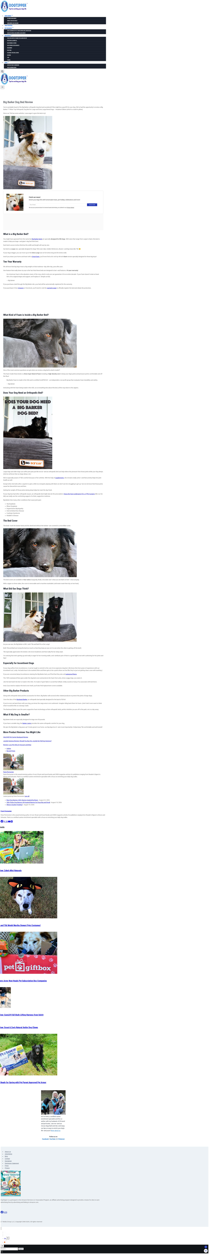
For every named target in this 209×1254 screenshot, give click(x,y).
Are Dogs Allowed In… (12, 40)
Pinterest (61, 1139)
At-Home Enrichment (11, 18)
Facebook (45, 1139)
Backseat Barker (22, 699)
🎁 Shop (6, 1242)
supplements (59, 478)
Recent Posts (11, 751)
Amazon (21, 288)
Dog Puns (9, 50)
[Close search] (2, 1246)
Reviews (9, 55)
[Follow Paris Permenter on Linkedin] (12, 822)
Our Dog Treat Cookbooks (13, 65)
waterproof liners (71, 674)
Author (9, 748)
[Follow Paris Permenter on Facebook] (2, 822)
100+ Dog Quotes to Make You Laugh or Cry (17, 38)
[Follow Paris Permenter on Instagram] (7, 822)
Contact (7, 1159)
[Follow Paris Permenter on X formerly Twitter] (5, 822)
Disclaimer (8, 1161)
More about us (55, 1130)
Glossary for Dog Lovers (13, 52)
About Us (8, 1152)
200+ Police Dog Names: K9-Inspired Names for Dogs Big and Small (28, 802)
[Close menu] (1, 1228)
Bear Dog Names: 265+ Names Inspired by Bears (22, 800)
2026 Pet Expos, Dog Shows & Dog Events (16, 33)
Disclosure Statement (12, 1163)
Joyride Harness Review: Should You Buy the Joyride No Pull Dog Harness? (27, 741)
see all (27, 796)
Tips (8, 57)
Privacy (7, 1168)
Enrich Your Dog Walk (12, 20)
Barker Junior (27, 723)
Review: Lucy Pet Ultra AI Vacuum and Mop (17, 745)
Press (7, 1166)
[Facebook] (2, 1213)
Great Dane (35, 256)
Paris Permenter (8, 772)
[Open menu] (2, 87)
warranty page (51, 288)
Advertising (8, 1154)
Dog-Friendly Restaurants (13, 45)
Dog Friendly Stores (11, 43)
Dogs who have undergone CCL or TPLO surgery (79, 494)
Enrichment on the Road (12, 23)
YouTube (52, 1139)
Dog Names (9, 47)
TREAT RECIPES (8, 25)
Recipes (6, 1235)
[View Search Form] (2, 71)
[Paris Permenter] (13, 769)
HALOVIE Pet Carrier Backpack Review (15, 737)
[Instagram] (6, 1213)
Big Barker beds (37, 239)
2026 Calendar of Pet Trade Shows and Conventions (19, 30)
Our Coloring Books (11, 67)
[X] (4, 1213)
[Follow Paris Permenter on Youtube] (9, 822)
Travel (8, 59)
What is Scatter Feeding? (15, 805)
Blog (6, 1156)
